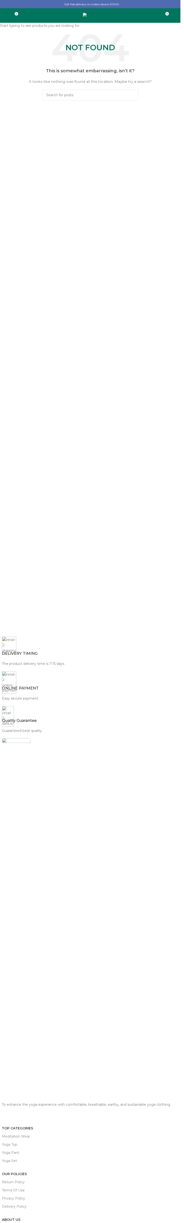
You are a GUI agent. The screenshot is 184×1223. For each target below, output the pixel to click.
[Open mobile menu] (5, 15)
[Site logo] (90, 15)
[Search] (175, 15)
